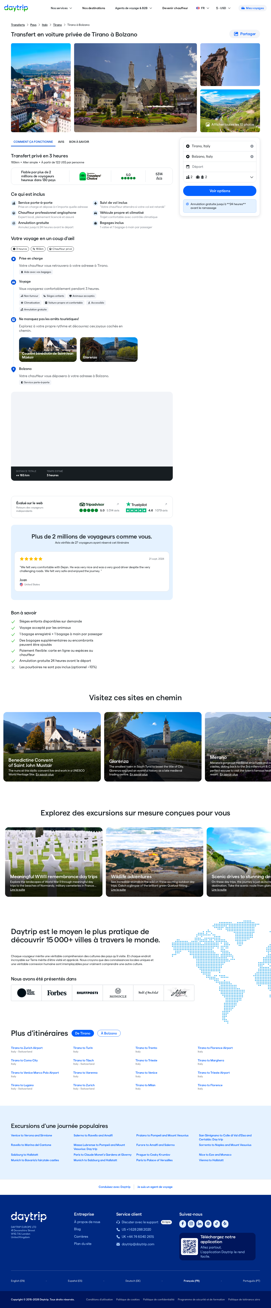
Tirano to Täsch (83, 1060)
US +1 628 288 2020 (136, 1229)
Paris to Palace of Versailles (154, 1160)
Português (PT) (251, 1280)
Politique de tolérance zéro (244, 1299)
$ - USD (221, 8)
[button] (91, 571)
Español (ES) (75, 1280)
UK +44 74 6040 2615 (138, 1237)
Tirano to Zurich (84, 1085)
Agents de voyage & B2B (131, 8)
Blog (77, 1229)
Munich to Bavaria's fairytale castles (35, 1160)
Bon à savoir (79, 141)
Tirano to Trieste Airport (214, 1072)
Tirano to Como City (24, 1060)
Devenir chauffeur (175, 8)
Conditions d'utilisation (99, 1299)
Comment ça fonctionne (33, 141)
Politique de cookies (128, 1299)
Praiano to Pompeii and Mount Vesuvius (162, 1135)
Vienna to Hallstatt (211, 1160)
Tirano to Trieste (146, 1060)
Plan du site (82, 1244)
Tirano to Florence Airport (215, 1048)
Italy (45, 24)
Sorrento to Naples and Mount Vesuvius (225, 1145)
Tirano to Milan (145, 1085)
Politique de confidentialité (158, 1299)
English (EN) (18, 1280)
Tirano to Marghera (211, 1060)
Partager (248, 34)
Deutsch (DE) (133, 1280)
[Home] (16, 8)
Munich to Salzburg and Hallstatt (95, 1160)
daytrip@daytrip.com (138, 1244)
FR (203, 8)
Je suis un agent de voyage (155, 1187)
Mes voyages (255, 8)
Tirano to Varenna (85, 1072)
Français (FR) (192, 1280)
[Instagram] (191, 1224)
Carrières (81, 1236)
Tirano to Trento (146, 1048)
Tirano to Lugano (22, 1085)
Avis (61, 141)
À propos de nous (87, 1222)
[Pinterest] (208, 1224)
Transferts (18, 24)
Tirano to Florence (210, 1085)
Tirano (57, 24)
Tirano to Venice (146, 1072)
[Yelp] (225, 1224)
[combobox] (219, 146)
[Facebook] (182, 1224)
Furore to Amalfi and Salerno (155, 1145)
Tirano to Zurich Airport (27, 1048)
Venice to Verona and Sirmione (31, 1135)
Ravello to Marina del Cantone (31, 1145)
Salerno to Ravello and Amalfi (93, 1135)
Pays (33, 24)
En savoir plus (45, 774)
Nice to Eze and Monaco (215, 1154)
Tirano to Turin (83, 1048)
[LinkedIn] (199, 1224)
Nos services (59, 8)
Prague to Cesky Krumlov (153, 1154)
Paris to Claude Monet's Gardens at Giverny (102, 1154)
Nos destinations (93, 8)
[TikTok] (216, 1224)
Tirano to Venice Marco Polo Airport (35, 1072)
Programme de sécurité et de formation (201, 1299)
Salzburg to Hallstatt (24, 1154)
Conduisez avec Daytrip (114, 1187)
